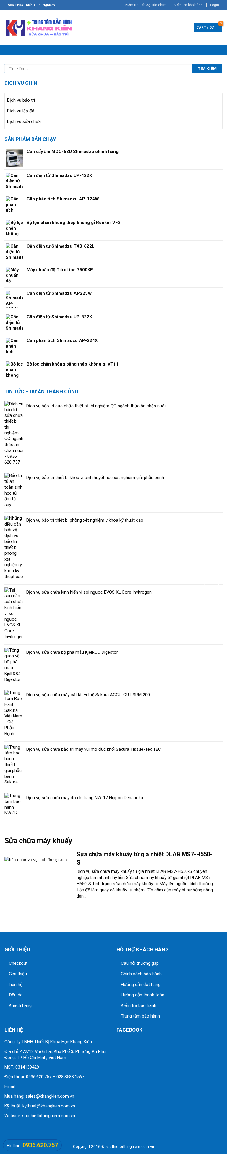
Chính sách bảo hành (141, 974)
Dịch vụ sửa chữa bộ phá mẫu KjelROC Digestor (72, 652)
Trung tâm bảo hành (140, 1016)
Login (214, 5)
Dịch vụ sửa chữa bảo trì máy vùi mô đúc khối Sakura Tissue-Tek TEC (93, 749)
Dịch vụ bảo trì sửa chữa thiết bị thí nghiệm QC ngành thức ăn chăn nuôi (96, 406)
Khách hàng (20, 1005)
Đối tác (15, 994)
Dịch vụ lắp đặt (21, 110)
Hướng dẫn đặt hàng (140, 984)
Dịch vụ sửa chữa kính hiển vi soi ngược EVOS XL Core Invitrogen (89, 592)
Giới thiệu (18, 974)
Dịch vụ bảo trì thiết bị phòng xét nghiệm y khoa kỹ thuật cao (84, 520)
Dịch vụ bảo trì (21, 100)
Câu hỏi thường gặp (140, 963)
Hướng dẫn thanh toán (142, 994)
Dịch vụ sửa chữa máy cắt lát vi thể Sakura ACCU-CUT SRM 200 (88, 694)
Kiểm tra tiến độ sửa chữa (145, 5)
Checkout (18, 963)
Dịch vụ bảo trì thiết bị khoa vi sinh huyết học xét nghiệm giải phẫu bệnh (95, 477)
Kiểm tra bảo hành (188, 5)
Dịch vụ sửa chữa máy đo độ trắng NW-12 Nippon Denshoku (84, 797)
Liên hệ (15, 984)
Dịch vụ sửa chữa (24, 121)
